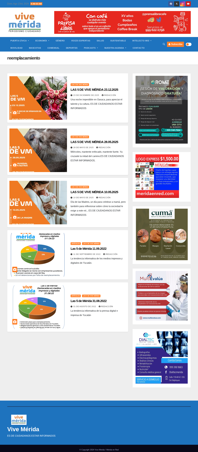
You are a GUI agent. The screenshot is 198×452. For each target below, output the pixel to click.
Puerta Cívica (18, 40)
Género (60, 40)
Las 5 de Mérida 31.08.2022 (88, 301)
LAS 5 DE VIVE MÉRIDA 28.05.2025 (94, 142)
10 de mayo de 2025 (83, 198)
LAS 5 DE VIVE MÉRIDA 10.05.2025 (94, 192)
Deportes (72, 48)
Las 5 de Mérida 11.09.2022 (88, 248)
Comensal (53, 48)
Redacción (110, 95)
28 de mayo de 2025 (83, 148)
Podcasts (90, 48)
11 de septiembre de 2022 (87, 254)
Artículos (75, 243)
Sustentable (118, 40)
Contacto (139, 48)
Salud (100, 40)
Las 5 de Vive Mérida (79, 84)
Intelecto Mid (141, 40)
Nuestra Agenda (114, 48)
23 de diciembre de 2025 (86, 95)
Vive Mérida (23, 429)
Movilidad (16, 48)
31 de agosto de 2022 (85, 306)
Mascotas (35, 48)
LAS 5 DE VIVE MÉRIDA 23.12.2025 (94, 89)
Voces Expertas (80, 40)
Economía (41, 40)
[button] (164, 44)
